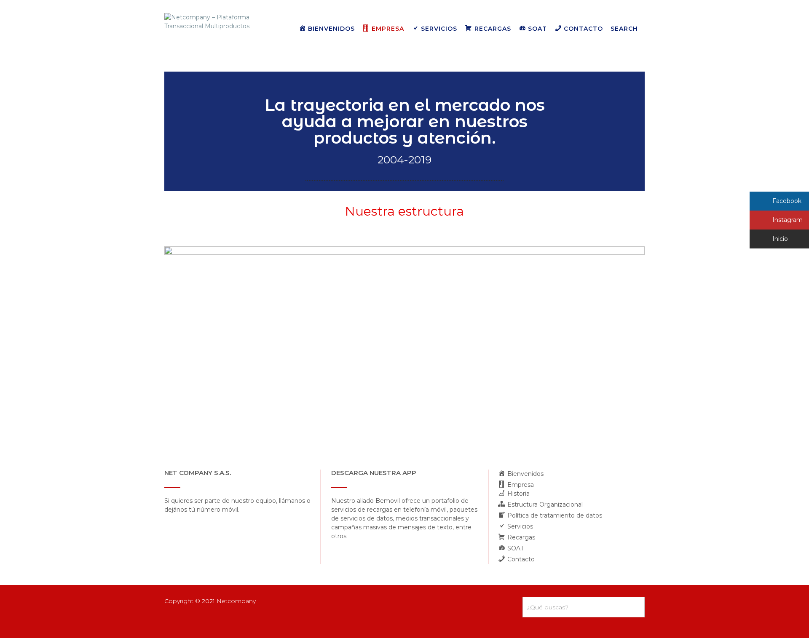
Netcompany (236, 601)
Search (624, 28)
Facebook (786, 201)
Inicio (779, 239)
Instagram (787, 220)
